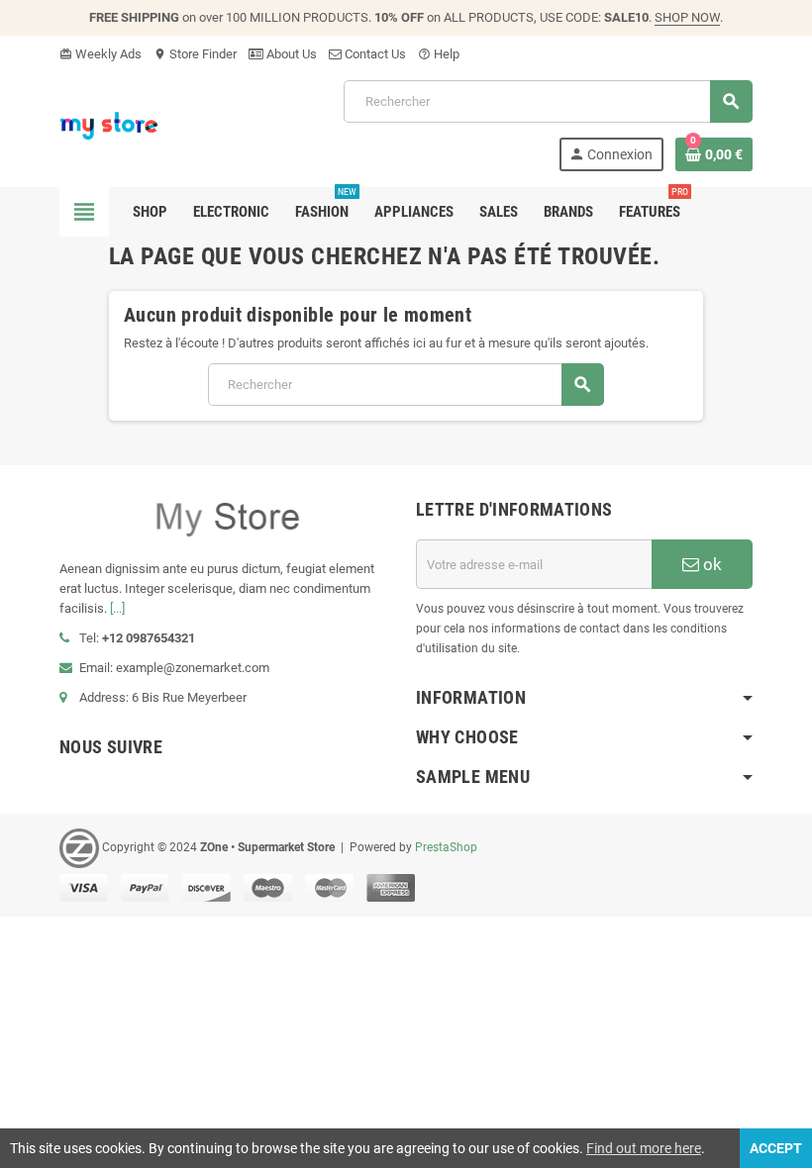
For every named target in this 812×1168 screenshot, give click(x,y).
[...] (117, 608)
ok (710, 564)
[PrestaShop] (108, 124)
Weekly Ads (100, 54)
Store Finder (195, 54)
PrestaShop (446, 847)
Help (438, 54)
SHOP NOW (687, 17)
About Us (290, 54)
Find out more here (643, 1148)
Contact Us (374, 54)
